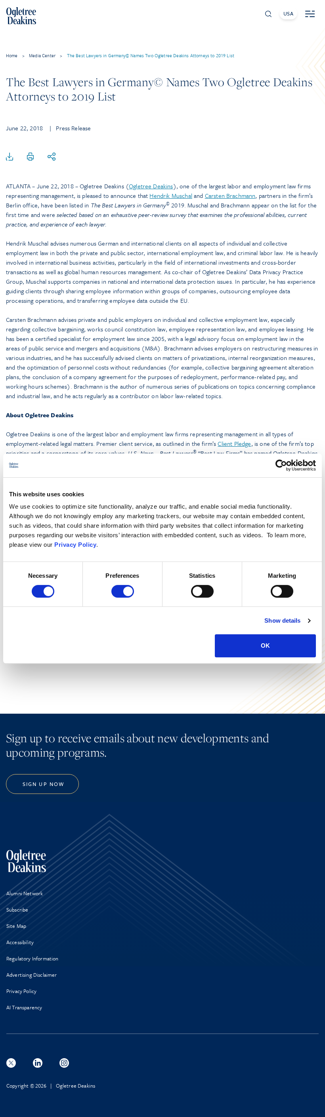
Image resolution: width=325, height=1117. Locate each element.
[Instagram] (64, 1063)
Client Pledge (234, 443)
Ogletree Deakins (151, 186)
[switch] (122, 591)
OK (265, 645)
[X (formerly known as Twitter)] (11, 1063)
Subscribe (17, 910)
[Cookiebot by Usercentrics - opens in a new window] (281, 465)
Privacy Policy (75, 544)
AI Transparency (24, 1007)
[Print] (30, 157)
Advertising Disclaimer (31, 975)
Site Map (16, 926)
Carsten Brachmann (230, 195)
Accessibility (20, 942)
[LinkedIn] (37, 1063)
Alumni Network (24, 893)
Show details (282, 620)
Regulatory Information (32, 958)
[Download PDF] (9, 157)
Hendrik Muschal (170, 195)
